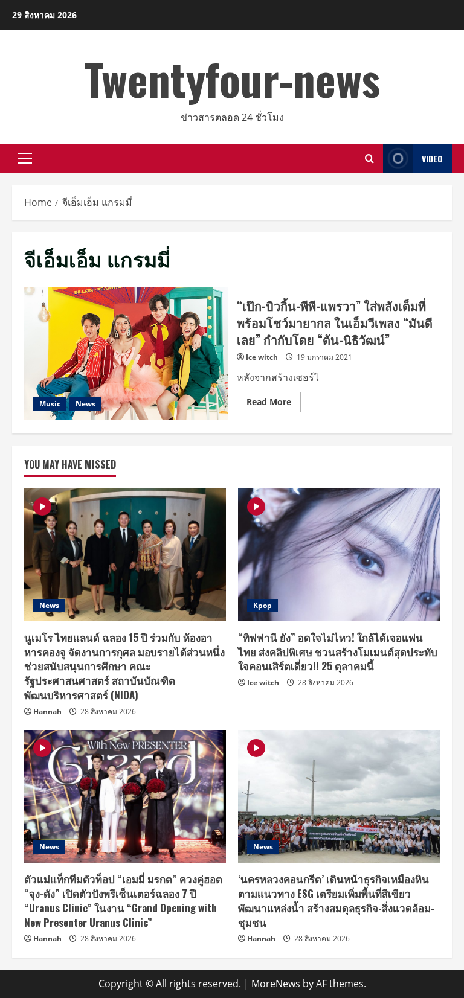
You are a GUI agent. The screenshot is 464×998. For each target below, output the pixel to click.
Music (49, 403)
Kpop (262, 605)
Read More (273, 403)
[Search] (369, 158)
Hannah (47, 711)
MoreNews (275, 983)
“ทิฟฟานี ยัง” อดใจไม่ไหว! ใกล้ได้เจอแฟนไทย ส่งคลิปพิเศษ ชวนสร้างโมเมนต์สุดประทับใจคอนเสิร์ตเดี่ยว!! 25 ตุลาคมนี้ (337, 652)
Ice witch (262, 357)
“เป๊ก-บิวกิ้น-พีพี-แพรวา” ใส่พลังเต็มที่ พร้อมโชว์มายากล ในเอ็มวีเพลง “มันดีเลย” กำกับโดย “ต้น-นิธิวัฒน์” (126, 353)
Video (432, 158)
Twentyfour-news (232, 78)
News (85, 403)
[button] (25, 158)
